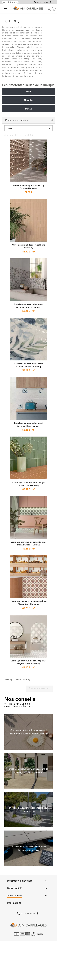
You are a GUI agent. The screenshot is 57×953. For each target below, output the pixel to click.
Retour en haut (39, 688)
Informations (14, 903)
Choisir (28, 128)
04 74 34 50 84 (42, 2)
